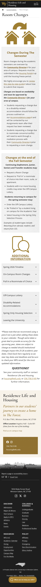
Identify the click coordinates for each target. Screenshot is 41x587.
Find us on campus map (12, 431)
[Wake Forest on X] (20, 496)
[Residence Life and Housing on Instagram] (11, 442)
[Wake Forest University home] (4, 4)
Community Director (17, 97)
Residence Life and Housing (17, 4)
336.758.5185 (30, 378)
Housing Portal (26, 73)
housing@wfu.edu (12, 378)
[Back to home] (3, 10)
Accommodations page (21, 117)
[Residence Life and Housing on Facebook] (7, 442)
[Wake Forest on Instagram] (24, 496)
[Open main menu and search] (36, 4)
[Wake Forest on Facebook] (16, 496)
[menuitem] (4, 10)
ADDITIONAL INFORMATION (21, 257)
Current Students (12, 10)
